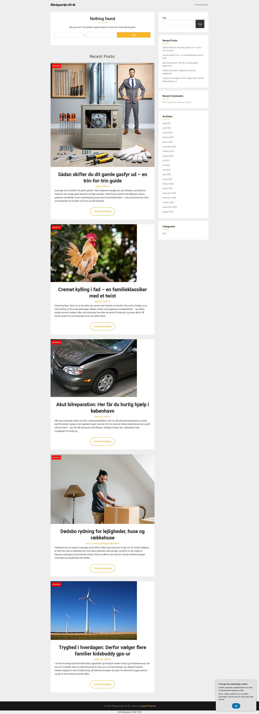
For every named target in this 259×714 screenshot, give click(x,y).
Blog (164, 233)
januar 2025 (168, 188)
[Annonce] (102, 169)
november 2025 (169, 147)
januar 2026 (168, 142)
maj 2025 (167, 170)
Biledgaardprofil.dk (63, 4)
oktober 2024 (168, 202)
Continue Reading (102, 211)
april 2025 (167, 174)
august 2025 (168, 156)
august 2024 (168, 212)
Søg (164, 18)
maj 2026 (167, 123)
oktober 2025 (168, 151)
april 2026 (167, 128)
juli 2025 (166, 160)
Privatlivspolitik (201, 5)
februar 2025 (168, 184)
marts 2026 (167, 133)
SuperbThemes (148, 706)
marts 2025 (167, 179)
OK (236, 706)
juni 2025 (166, 165)
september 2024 (170, 207)
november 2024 (169, 198)
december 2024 (169, 193)
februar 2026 (168, 137)
